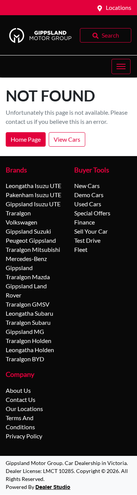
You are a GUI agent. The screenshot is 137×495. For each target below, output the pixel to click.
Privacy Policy (24, 436)
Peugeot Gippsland (31, 240)
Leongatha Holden (30, 349)
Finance (84, 222)
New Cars (87, 185)
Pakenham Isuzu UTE (33, 194)
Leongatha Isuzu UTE (33, 185)
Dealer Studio (52, 487)
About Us (18, 390)
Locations (118, 7)
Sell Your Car (91, 231)
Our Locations (24, 408)
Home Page (26, 139)
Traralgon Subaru (28, 322)
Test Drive (87, 240)
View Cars (67, 139)
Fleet (81, 249)
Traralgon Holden (28, 340)
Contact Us (20, 399)
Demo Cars (89, 194)
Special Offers (92, 213)
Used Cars (87, 203)
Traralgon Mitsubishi (33, 249)
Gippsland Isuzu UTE (33, 203)
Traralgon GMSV (27, 304)
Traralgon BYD (25, 358)
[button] (121, 66)
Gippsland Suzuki (28, 231)
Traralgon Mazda (28, 276)
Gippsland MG (25, 331)
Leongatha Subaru (29, 313)
